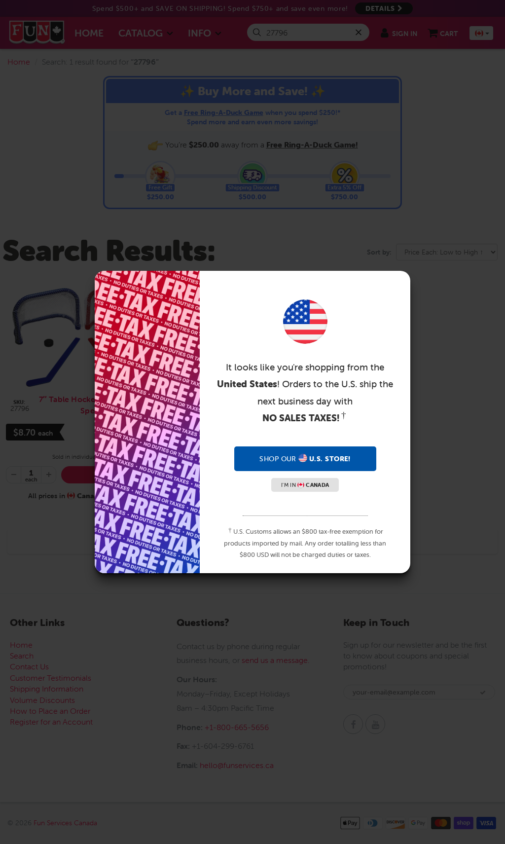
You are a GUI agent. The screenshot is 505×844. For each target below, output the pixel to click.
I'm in (305, 484)
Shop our (304, 458)
